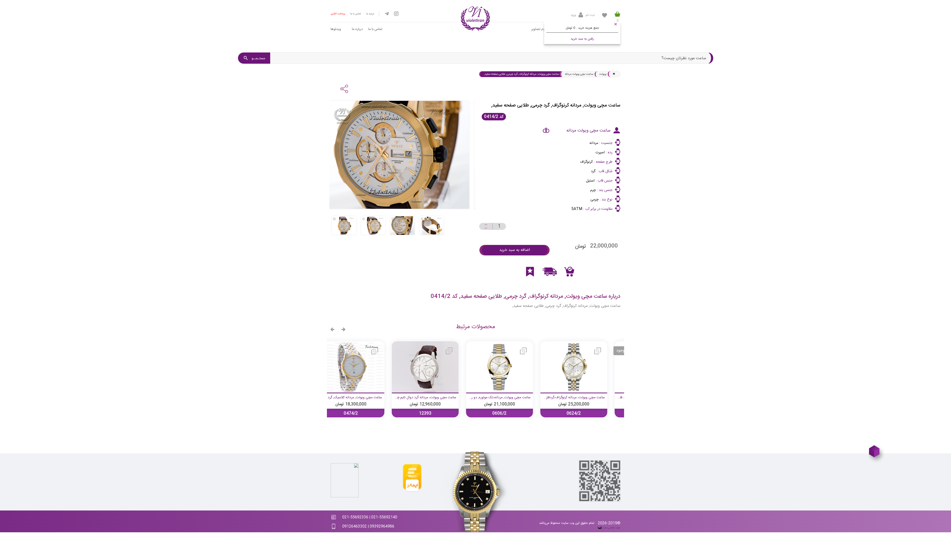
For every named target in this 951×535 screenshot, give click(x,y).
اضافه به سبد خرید (514, 250)
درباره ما (370, 14)
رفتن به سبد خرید (582, 39)
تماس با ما (355, 14)
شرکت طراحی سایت (611, 528)
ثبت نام (590, 15)
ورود (573, 15)
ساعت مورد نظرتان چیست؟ (683, 58)
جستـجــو (258, 58)
